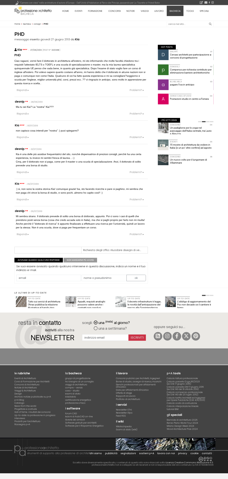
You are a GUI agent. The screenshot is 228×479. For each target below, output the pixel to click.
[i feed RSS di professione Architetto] (158, 336)
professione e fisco (75, 402)
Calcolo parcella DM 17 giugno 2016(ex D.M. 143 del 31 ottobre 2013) (185, 388)
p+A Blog (19, 399)
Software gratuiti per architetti (81, 422)
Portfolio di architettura (128, 399)
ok (136, 278)
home (65, 11)
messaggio (21, 39)
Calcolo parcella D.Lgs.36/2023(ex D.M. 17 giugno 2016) (183, 382)
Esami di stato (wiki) (126, 429)
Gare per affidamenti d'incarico (132, 389)
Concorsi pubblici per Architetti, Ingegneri (138, 378)
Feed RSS (121, 415)
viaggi (145, 11)
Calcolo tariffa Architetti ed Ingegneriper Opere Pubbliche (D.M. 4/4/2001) (186, 399)
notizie (130, 11)
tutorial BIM (172, 409)
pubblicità (111, 453)
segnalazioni (128, 453)
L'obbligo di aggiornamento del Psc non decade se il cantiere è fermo (194, 304)
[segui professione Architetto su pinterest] (195, 336)
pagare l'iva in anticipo (182, 84)
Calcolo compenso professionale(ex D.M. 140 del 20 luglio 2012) (185, 393)
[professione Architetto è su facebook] (177, 336)
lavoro (159, 11)
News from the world (25, 405)
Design (18, 393)
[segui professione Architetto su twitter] (186, 336)
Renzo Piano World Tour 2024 (182, 422)
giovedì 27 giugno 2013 (55, 39)
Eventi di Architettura (25, 378)
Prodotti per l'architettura (27, 421)
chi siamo (96, 453)
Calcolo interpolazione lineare (182, 406)
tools (190, 11)
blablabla (70, 396)
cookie (194, 453)
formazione (95, 11)
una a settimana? (112, 328)
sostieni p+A (146, 453)
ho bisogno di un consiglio (79, 381)
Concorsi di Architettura (26, 384)
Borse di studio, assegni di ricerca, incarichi (138, 381)
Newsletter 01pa (124, 412)
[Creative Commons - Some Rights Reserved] (114, 459)
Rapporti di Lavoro (126, 395)
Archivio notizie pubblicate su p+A (32, 396)
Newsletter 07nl (124, 409)
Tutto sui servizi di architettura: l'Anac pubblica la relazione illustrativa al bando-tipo (44, 304)
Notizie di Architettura (25, 387)
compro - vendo (74, 387)
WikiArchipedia (124, 426)
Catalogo (19, 402)
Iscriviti (137, 337)
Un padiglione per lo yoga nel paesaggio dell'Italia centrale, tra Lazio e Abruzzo (191, 130)
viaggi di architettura (76, 384)
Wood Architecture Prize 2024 (182, 428)
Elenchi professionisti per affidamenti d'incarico (136, 385)
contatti (207, 453)
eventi (78, 11)
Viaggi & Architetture (25, 390)
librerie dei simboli (75, 419)
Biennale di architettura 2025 (182, 419)
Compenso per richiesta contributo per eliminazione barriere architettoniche (191, 71)
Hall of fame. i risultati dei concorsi (32, 412)
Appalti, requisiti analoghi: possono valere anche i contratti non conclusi (92, 304)
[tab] (200, 121)
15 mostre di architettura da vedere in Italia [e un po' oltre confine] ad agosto (191, 146)
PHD (17, 55)
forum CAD (71, 413)
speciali (204, 11)
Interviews (19, 418)
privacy (182, 453)
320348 (55, 50)
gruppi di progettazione (77, 378)
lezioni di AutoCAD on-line (79, 416)
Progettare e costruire (25, 408)
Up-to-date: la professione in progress (34, 415)
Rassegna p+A (22, 424)
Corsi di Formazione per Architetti (32, 381)
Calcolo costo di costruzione (182, 403)
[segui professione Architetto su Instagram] (167, 336)
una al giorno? (114, 322)
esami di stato (73, 393)
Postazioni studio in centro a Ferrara (189, 98)
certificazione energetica (78, 399)
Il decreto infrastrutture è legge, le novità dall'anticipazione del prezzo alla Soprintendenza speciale (144, 306)
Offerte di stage (124, 392)
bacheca (27, 14)
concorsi (114, 11)
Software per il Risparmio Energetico (84, 425)
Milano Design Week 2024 (180, 425)
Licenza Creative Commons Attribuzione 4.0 (189, 462)
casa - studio (72, 390)
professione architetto (33, 10)
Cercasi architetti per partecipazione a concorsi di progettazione (190, 56)
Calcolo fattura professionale (182, 378)
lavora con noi (166, 453)
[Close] (2, 477)
